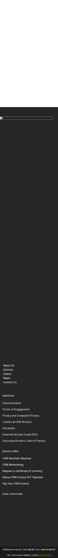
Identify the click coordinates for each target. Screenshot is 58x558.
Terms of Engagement (16, 409)
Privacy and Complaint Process (20, 415)
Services (8, 369)
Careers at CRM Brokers (17, 422)
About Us (8, 365)
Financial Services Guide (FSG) (20, 434)
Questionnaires (11, 403)
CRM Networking (13, 464)
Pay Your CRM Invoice (15, 483)
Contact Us (10, 382)
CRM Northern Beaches (16, 458)
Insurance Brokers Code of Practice (23, 441)
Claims (7, 374)
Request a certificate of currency (22, 471)
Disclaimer (8, 428)
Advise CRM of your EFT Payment (22, 477)
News (6, 378)
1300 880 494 (45, 555)
